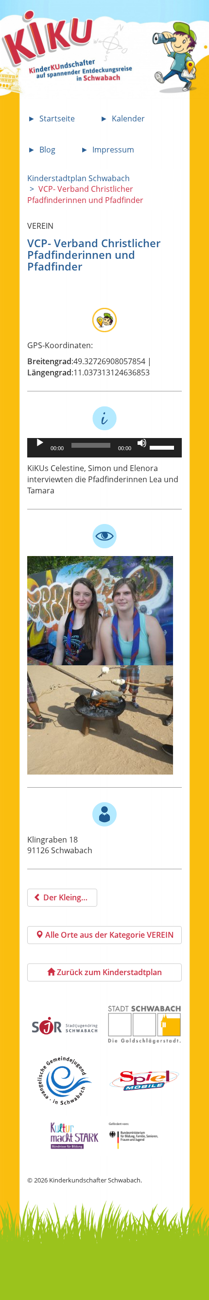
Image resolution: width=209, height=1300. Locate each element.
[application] (104, 447)
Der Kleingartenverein (69, 897)
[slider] (163, 447)
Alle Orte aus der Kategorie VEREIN (108, 934)
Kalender (128, 118)
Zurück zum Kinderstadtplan (108, 972)
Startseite (57, 118)
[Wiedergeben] (40, 443)
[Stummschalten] (142, 443)
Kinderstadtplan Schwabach (78, 178)
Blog (47, 149)
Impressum (113, 149)
